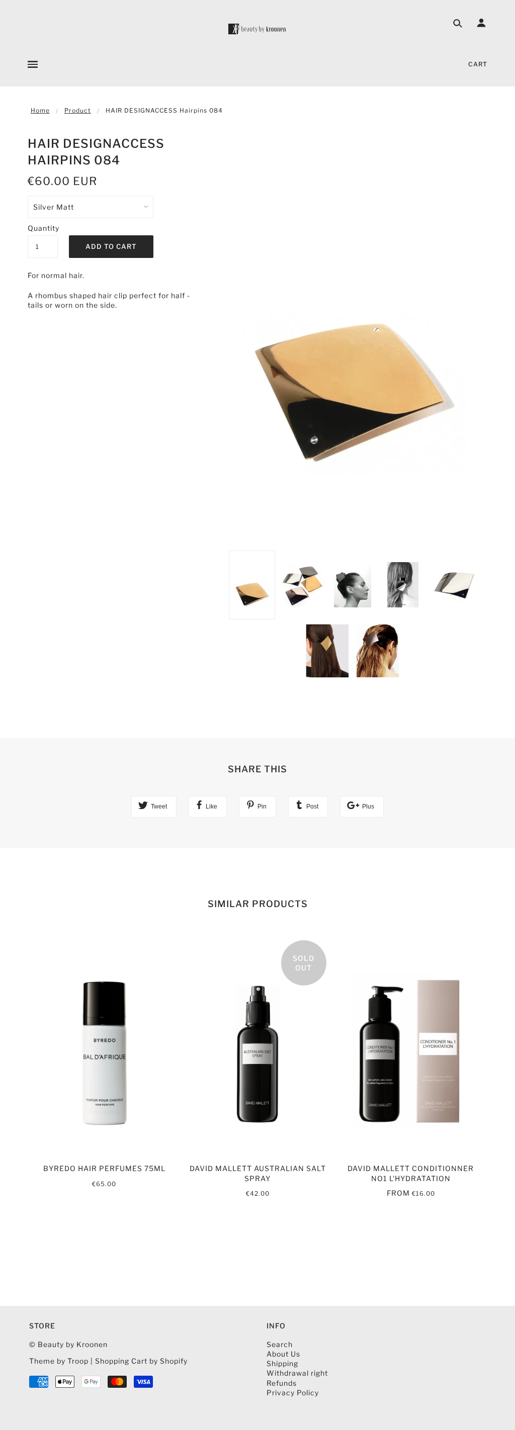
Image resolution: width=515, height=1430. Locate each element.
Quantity (43, 228)
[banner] (257, 29)
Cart (477, 64)
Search (280, 1344)
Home (40, 110)
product (77, 110)
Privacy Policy (293, 1392)
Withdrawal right (297, 1373)
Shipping (282, 1363)
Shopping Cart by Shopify (141, 1361)
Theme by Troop (59, 1361)
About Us (283, 1354)
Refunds (282, 1383)
